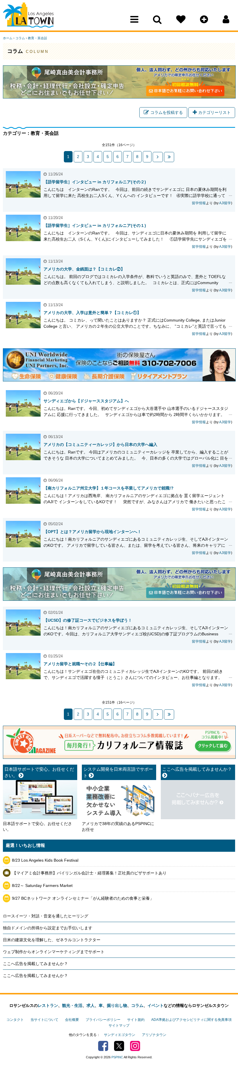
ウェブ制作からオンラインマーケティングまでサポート (53, 951)
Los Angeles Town (28, 16)
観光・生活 (72, 1005)
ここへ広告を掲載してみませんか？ (35, 963)
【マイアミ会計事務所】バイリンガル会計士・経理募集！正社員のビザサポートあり (89, 873)
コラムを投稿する (166, 112)
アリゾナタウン (154, 1035)
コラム (20, 38)
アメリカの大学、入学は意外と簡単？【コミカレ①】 (92, 312)
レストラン (48, 1005)
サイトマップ (119, 1025)
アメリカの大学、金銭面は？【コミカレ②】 (84, 269)
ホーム (7, 38)
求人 (90, 1005)
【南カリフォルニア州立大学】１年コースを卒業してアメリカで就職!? (109, 488)
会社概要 (72, 1020)
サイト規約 (136, 1020)
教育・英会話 (37, 38)
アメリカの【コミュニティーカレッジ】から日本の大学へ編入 (100, 444)
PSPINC (117, 1057)
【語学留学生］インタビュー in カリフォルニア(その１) (95, 225)
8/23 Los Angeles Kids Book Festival (45, 860)
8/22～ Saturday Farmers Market (42, 885)
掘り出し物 (117, 1005)
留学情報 (199, 203)
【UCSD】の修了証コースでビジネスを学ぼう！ (88, 620)
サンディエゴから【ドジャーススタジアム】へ (86, 401)
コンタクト (15, 1020)
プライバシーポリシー (103, 1020)
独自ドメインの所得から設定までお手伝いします (47, 928)
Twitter (119, 1046)
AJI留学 (225, 203)
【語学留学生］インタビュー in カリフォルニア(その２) (95, 182)
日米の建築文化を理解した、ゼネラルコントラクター (51, 939)
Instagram (135, 1046)
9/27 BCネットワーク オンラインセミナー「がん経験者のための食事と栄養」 (83, 898)
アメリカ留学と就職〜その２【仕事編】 (80, 663)
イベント (155, 1005)
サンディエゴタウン (119, 1035)
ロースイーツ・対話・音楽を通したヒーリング (45, 916)
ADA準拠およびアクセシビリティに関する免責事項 (191, 1020)
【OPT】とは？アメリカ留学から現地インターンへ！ (92, 531)
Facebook (103, 1046)
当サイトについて (44, 1020)
